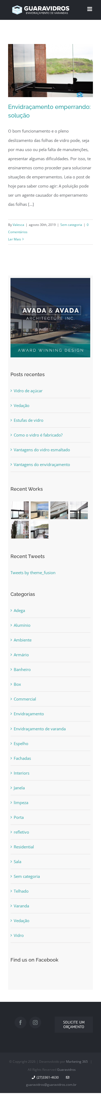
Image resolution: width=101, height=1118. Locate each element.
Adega (19, 610)
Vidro (19, 935)
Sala (17, 861)
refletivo (21, 832)
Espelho (21, 743)
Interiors (21, 773)
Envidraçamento (29, 713)
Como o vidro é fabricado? (38, 435)
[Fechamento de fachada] (59, 510)
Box (17, 684)
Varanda (21, 905)
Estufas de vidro (28, 420)
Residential (24, 846)
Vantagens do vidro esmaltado (42, 449)
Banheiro (22, 669)
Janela (19, 787)
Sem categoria (71, 224)
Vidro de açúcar (28, 390)
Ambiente (23, 640)
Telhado (21, 891)
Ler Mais (14, 239)
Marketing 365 (77, 1061)
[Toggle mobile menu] (90, 9)
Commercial (25, 699)
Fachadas (22, 758)
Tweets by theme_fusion (33, 572)
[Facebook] (20, 1022)
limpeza (21, 802)
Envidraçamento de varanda (40, 728)
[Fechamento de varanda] (20, 510)
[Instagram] (35, 1022)
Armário (21, 654)
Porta (19, 817)
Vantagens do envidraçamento (42, 464)
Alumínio (22, 625)
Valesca (18, 224)
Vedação (21, 405)
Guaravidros (66, 1069)
